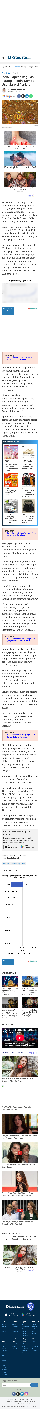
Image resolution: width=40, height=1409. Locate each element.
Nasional (4, 1324)
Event (4, 1372)
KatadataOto (6, 1374)
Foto (33, 1348)
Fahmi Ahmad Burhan (19, 89)
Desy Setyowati (13, 858)
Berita (4, 1322)
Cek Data (15, 1348)
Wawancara (25, 1348)
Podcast (34, 1351)
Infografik (15, 1344)
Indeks (4, 1361)
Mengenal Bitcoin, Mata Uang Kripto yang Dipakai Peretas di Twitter (21, 640)
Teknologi (25, 1335)
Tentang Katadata (12, 1399)
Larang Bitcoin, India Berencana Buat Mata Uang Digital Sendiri (21, 358)
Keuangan (15, 1327)
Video (34, 1339)
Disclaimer (15, 1403)
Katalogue (35, 1346)
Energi (4, 1331)
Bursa (13, 1329)
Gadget (30, 67)
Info (3, 1358)
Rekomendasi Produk (11, 442)
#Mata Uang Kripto (18, 864)
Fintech (17, 67)
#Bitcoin (6, 864)
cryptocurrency (16, 211)
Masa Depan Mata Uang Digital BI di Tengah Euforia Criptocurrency (21, 736)
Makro (14, 1324)
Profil (33, 1329)
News (33, 1342)
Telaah (24, 1344)
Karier (31, 1399)
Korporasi (15, 1331)
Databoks (5, 1370)
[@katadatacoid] (26, 1393)
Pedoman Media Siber (14, 1401)
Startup (23, 67)
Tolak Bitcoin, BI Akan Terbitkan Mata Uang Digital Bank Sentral (21, 534)
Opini (23, 1346)
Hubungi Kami (25, 1403)
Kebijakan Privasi (29, 1401)
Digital (8, 73)
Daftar (34, 1385)
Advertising (24, 1399)
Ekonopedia (35, 1322)
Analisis (14, 1346)
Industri (4, 1327)
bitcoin (5, 214)
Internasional (6, 1329)
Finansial (14, 1322)
